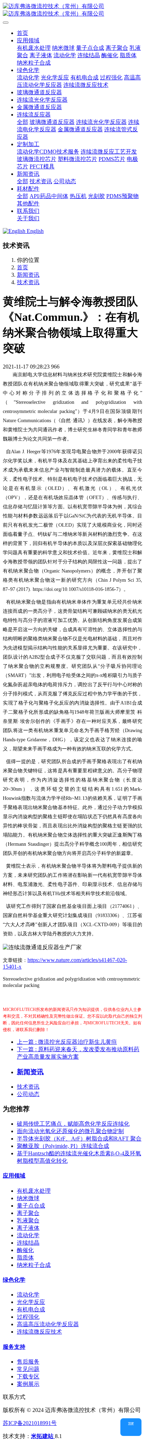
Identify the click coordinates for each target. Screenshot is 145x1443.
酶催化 (25, 1250)
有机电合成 (31, 1309)
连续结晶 (28, 1243)
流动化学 (28, 1235)
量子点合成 (31, 1206)
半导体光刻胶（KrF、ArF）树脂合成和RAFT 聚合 (79, 1139)
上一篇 (67, 1042)
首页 (22, 33)
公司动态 (28, 1094)
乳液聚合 (28, 1220)
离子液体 (28, 1228)
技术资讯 (28, 282)
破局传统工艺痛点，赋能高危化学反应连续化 (73, 1124)
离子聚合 (28, 1213)
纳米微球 (28, 1198)
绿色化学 (14, 1280)
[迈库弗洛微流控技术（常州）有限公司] (72, 10)
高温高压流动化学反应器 (48, 1324)
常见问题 (28, 1369)
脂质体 (25, 1258)
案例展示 (28, 1384)
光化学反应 (31, 1302)
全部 (22, 122)
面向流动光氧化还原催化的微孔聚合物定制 (70, 1131)
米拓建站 (43, 1436)
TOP (131, 1423)
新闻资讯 (28, 275)
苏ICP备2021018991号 (30, 1423)
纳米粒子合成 (34, 1265)
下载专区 (28, 1376)
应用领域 (14, 1176)
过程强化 (28, 1317)
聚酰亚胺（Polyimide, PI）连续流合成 (63, 1146)
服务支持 (14, 1347)
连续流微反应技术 (39, 1332)
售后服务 (28, 1362)
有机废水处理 (34, 1191)
